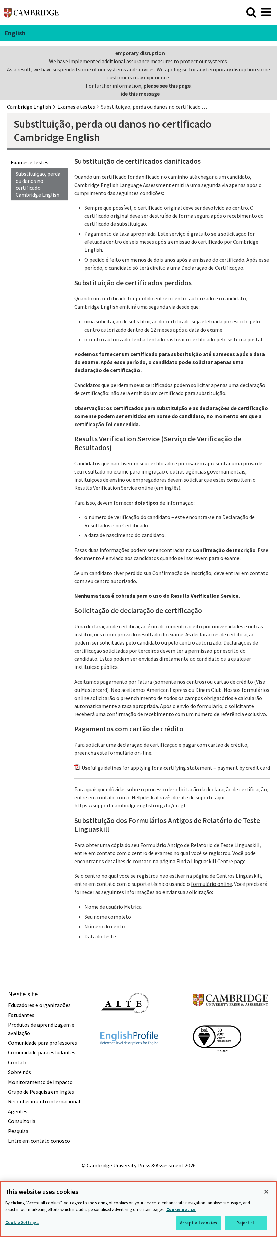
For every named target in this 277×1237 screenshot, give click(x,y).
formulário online (211, 883)
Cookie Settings (22, 1223)
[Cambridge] (31, 15)
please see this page (167, 85)
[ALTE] (124, 1025)
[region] (138, 1209)
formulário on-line (129, 752)
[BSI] (217, 1064)
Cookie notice (181, 1209)
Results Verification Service (105, 487)
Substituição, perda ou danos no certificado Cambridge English (38, 184)
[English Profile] (129, 1056)
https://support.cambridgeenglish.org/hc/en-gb (130, 805)
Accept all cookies (198, 1223)
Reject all (245, 1223)
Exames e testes (29, 162)
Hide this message (138, 93)
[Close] (266, 1191)
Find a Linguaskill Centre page (211, 861)
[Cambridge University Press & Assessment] (230, 1019)
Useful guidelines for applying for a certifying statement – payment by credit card (176, 767)
